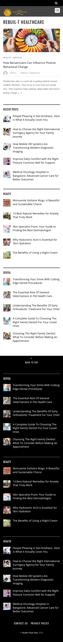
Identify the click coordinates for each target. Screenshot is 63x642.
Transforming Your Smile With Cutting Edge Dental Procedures (36, 281)
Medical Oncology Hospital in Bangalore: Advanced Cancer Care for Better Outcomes (36, 175)
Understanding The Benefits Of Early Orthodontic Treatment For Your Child (36, 307)
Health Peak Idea (30, 633)
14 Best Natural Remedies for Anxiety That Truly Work (36, 215)
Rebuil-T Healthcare (30, 72)
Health (7, 57)
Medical (17, 57)
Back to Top (31, 362)
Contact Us (21, 623)
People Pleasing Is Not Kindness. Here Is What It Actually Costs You (36, 118)
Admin (13, 72)
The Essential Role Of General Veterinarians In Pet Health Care (32, 294)
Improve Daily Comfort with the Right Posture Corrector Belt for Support (35, 160)
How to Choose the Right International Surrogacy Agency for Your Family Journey (36, 132)
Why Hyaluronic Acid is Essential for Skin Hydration (35, 241)
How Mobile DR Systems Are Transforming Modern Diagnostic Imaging (33, 147)
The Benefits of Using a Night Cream (35, 252)
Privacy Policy (40, 623)
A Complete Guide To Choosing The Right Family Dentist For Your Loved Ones (35, 322)
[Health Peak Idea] (15, 15)
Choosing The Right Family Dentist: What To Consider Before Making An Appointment (35, 337)
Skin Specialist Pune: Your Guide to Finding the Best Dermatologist (34, 228)
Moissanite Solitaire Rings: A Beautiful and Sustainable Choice (36, 202)
